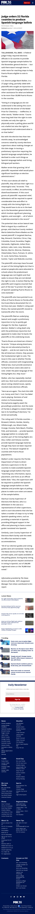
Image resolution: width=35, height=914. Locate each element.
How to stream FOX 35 (6, 823)
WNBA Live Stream (21, 886)
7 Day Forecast (20, 732)
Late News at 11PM (6, 812)
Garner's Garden (20, 773)
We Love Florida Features (5, 788)
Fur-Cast (18, 775)
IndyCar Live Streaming (19, 873)
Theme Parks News (6, 791)
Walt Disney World (6, 793)
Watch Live (27, 2)
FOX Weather (19, 742)
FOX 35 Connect (20, 832)
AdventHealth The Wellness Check (21, 767)
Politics (11, 26)
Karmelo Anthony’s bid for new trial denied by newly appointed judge (10, 606)
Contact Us (4, 828)
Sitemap (3, 754)
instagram (17, 896)
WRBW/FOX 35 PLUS (7, 848)
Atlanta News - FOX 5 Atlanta (22, 811)
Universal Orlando (6, 797)
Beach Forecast (20, 738)
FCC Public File (5, 852)
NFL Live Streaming (21, 862)
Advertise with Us (6, 843)
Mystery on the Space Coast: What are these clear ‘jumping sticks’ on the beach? (22, 650)
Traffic (3, 759)
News (3, 721)
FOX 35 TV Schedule (6, 806)
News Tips (20, 820)
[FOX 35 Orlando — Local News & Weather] (6, 3)
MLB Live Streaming (21, 868)
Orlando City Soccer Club (21, 791)
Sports (18, 783)
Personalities (4, 830)
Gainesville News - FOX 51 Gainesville (21, 804)
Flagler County (5, 733)
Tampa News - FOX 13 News (21, 808)
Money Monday (20, 779)
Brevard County (5, 731)
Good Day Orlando (6, 808)
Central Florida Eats (6, 816)
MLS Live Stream (20, 888)
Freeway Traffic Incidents (5, 767)
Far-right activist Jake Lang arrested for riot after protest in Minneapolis (12, 599)
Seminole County (6, 743)
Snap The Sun (20, 748)
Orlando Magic (20, 789)
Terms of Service (19, 709)
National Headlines (6, 729)
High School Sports (21, 794)
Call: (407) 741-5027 (21, 823)
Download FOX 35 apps (6, 840)
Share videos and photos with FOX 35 (21, 829)
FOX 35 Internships (6, 834)
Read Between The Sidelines (21, 786)
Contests (4, 858)
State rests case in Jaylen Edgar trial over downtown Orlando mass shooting (22, 643)
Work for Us (4, 832)
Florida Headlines (6, 723)
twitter (14, 896)
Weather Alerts (20, 727)
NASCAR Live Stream (22, 870)
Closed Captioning (6, 850)
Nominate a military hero (6, 748)
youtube (20, 896)
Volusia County (5, 745)
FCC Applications (6, 854)
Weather (19, 721)
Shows (3, 802)
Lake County (4, 735)
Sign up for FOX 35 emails (6, 837)
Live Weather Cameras (19, 724)
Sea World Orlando (6, 795)
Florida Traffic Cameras (5, 770)
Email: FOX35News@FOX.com (22, 825)
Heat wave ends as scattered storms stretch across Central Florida (20, 672)
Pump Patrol (4, 761)
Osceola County (5, 741)
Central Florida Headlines (5, 726)
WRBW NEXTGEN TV (7, 845)
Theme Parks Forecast (19, 735)
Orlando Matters (5, 810)
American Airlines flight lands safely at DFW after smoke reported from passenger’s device (11, 623)
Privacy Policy (19, 707)
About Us (4, 820)
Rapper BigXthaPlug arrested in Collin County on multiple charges (11, 629)
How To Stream (5, 804)
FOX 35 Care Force (21, 763)
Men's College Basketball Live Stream (20, 877)
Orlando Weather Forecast (21, 729)
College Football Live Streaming (22, 865)
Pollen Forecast (20, 740)
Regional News (22, 802)
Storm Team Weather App (22, 744)
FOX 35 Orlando (5, 26)
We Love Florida (20, 761)
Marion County (5, 737)
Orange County (5, 739)
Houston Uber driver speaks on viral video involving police (12, 614)
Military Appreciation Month (7, 751)
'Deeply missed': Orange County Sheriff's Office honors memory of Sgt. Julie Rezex (22, 658)
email (24, 896)
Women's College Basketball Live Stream (21, 882)
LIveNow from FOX (6, 814)
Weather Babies (20, 765)
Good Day (20, 759)
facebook (11, 896)
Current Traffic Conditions (5, 763)
